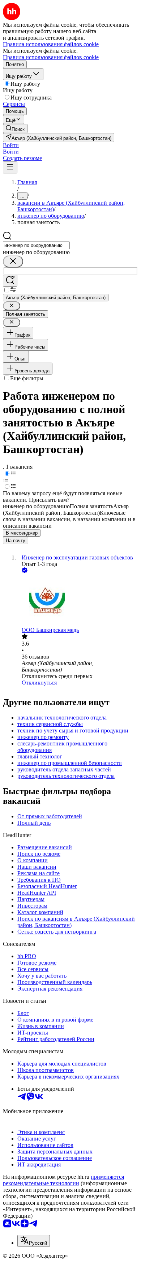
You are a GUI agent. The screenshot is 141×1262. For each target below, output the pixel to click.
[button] (11, 145)
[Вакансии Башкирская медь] (78, 601)
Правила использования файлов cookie (51, 57)
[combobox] (36, 245)
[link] (15, 128)
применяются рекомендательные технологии (63, 1180)
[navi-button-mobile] (10, 167)
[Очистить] (13, 261)
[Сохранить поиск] (10, 281)
